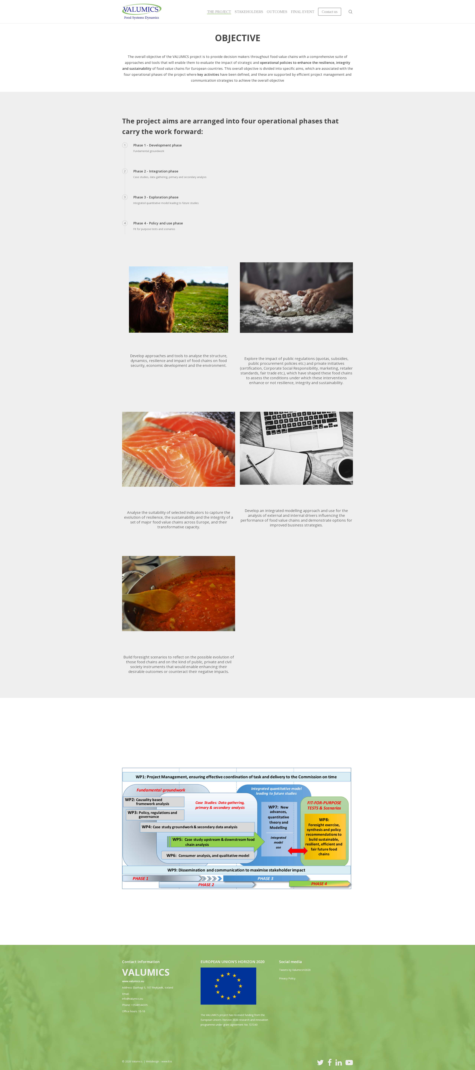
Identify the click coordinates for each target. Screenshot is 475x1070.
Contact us (330, 12)
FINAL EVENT (302, 12)
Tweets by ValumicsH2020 (295, 970)
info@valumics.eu (132, 998)
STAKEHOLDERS (249, 12)
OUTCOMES (277, 12)
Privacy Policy (287, 978)
